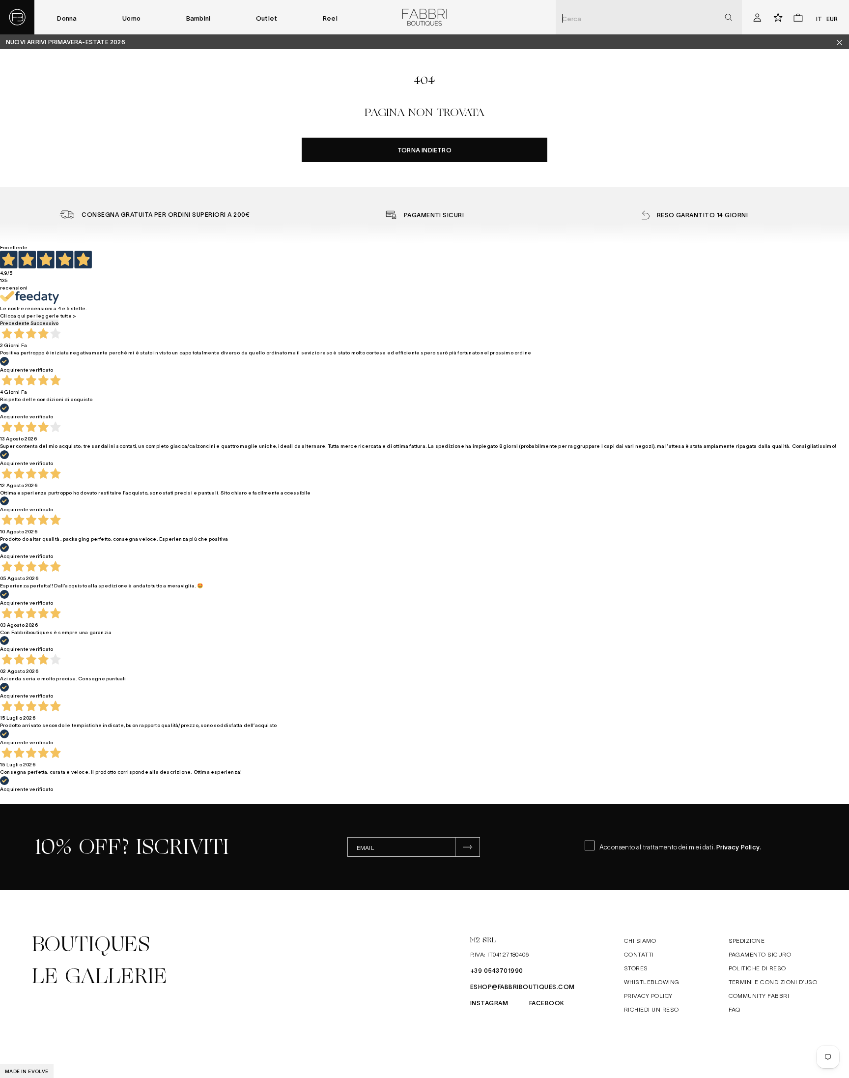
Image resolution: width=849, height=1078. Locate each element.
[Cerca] (728, 17)
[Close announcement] (843, 42)
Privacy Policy (738, 847)
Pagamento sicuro (760, 954)
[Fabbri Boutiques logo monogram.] (17, 17)
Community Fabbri (759, 995)
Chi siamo (640, 940)
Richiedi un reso (651, 1009)
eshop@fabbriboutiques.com (522, 987)
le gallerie (99, 976)
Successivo (44, 323)
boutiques (91, 944)
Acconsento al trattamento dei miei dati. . (680, 847)
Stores (636, 968)
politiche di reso (757, 968)
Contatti (639, 954)
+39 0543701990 (496, 970)
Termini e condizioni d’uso (773, 982)
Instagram (489, 1003)
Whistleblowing (651, 982)
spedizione (747, 940)
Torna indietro (424, 150)
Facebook (547, 1003)
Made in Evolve (27, 1071)
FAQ (734, 1009)
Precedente (14, 323)
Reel (330, 18)
